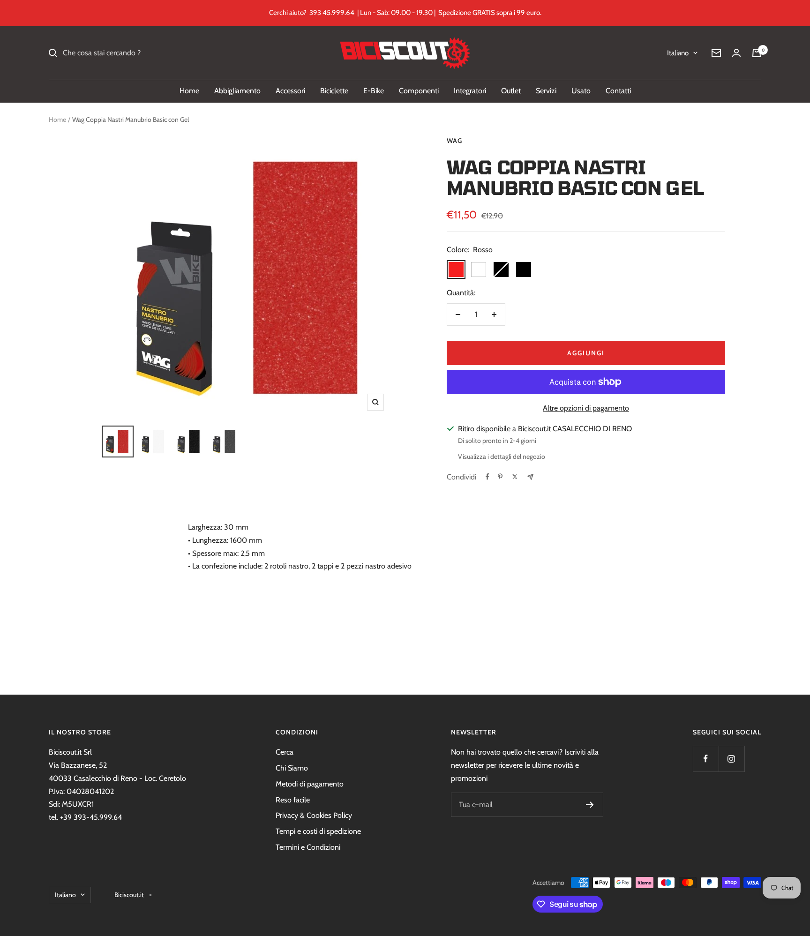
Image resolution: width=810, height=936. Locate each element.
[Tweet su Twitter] (515, 476)
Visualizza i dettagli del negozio (501, 456)
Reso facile (293, 799)
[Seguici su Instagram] (731, 758)
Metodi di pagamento (310, 783)
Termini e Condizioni (308, 847)
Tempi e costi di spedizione (318, 831)
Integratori (470, 90)
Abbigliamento (237, 90)
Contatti (618, 90)
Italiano (678, 53)
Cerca (284, 752)
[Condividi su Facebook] (487, 476)
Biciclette (334, 90)
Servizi (546, 90)
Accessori (290, 90)
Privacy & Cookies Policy (314, 815)
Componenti (419, 90)
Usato (581, 90)
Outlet (511, 90)
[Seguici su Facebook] (706, 758)
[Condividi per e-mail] (530, 477)
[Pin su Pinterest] (500, 476)
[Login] (736, 53)
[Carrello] (756, 53)
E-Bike (373, 90)
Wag (454, 140)
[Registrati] (590, 804)
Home (189, 90)
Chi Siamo (292, 768)
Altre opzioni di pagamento (586, 408)
